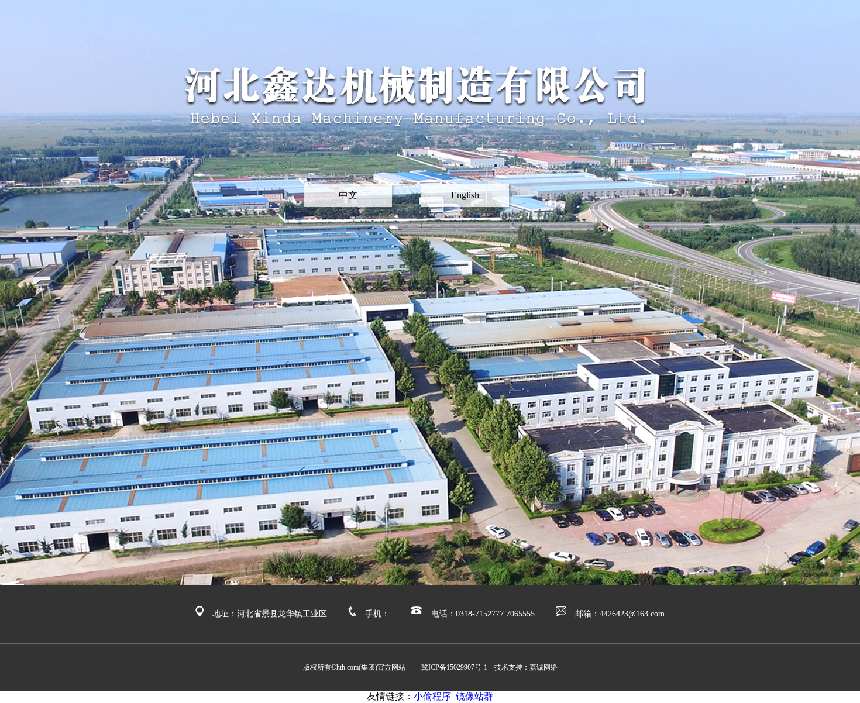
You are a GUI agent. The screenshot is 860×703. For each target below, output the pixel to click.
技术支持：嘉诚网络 (526, 667)
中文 (348, 195)
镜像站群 (474, 696)
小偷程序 (432, 696)
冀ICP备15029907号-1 (457, 667)
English (465, 195)
